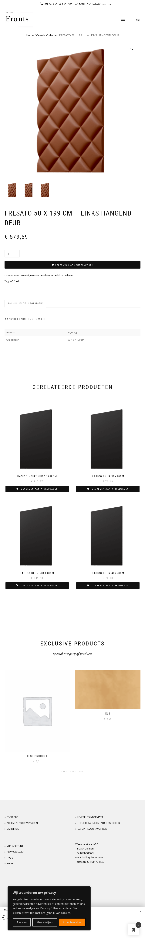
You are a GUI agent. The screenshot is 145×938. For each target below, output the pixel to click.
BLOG (10, 863)
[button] (131, 48)
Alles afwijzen (44, 922)
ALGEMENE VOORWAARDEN (22, 823)
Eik (108, 713)
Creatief (24, 275)
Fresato (34, 275)
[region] (49, 908)
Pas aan (22, 922)
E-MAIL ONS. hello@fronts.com (95, 4)
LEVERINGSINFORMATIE (90, 817)
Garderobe (46, 275)
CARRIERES (13, 828)
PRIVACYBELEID (15, 851)
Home (30, 35)
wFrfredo (15, 281)
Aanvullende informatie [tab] (25, 303)
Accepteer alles (72, 922)
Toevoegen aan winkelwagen (74, 265)
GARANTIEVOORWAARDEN (92, 828)
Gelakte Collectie (46, 35)
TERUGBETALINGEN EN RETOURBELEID (98, 823)
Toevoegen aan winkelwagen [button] (39, 489)
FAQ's (10, 857)
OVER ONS (13, 817)
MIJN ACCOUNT (15, 846)
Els (37, 713)
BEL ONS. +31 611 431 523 (58, 4)
